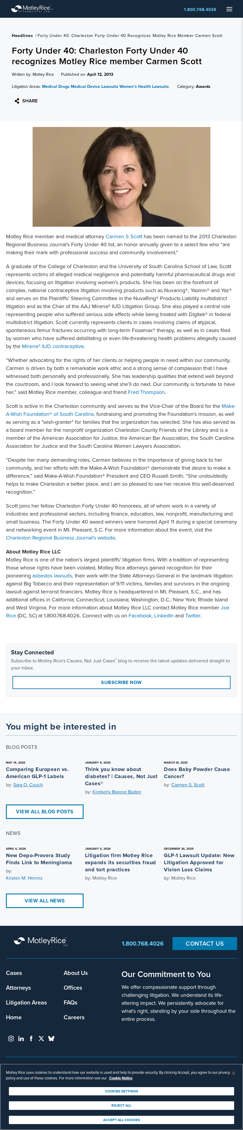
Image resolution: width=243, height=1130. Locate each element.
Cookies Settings (121, 1091)
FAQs (70, 1002)
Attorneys (18, 987)
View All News (45, 900)
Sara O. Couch (28, 784)
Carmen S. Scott (187, 784)
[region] (121, 1097)
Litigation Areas (26, 1002)
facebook (31, 1039)
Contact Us (205, 943)
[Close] (233, 1073)
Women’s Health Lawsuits (144, 86)
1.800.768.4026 (200, 10)
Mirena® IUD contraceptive (53, 346)
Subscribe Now (121, 682)
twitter (41, 1039)
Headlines (22, 36)
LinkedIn (164, 615)
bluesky (51, 1039)
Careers (74, 1017)
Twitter (192, 615)
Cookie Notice (120, 1078)
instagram (11, 1039)
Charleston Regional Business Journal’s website (60, 538)
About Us (76, 972)
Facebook (140, 615)
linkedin (21, 1039)
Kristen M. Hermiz (24, 878)
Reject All (121, 1105)
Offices (73, 987)
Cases (14, 972)
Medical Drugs (56, 86)
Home (14, 1017)
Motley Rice (41, 942)
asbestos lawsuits (52, 576)
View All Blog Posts (44, 811)
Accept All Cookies (121, 1120)
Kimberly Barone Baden (116, 791)
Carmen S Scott (124, 236)
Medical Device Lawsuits (94, 86)
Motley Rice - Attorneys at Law (32, 9)
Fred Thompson (146, 392)
